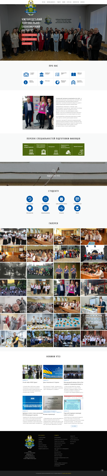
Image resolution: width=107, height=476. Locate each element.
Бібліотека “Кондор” (58, 455)
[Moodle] (77, 208)
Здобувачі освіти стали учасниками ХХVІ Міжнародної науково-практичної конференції (33, 415)
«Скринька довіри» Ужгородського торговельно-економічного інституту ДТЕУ (60, 464)
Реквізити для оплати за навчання (60, 439)
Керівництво (40, 439)
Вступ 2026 (69, 2)
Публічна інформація (42, 444)
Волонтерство (76, 2)
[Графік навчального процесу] (61, 198)
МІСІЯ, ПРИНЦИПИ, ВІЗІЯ (29, 39)
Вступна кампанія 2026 (29, 35)
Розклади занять (57, 446)
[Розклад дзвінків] (30, 198)
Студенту (59, 2)
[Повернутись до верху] (102, 471)
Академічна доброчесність (43, 448)
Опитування (61, 213)
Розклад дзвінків (29, 203)
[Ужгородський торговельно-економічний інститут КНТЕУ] (40, 236)
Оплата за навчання (45, 203)
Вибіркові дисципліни (45, 213)
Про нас (43, 2)
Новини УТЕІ (25, 380)
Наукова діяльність (51, 2)
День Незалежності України (51, 382)
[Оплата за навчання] (46, 198)
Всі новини (74, 426)
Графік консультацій (77, 203)
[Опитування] (61, 208)
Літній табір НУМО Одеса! (30, 382)
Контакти (82, 2)
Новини (63, 2)
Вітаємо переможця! (49, 414)
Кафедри (40, 441)
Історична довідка (41, 437)
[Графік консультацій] (77, 198)
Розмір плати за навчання (59, 441)
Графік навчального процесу (61, 203)
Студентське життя (74, 437)
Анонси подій (27, 43)
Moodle (77, 213)
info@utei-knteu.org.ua (31, 458)
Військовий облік (29, 213)
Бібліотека (40, 443)
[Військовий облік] (30, 208)
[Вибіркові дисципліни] (46, 208)
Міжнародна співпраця (42, 446)
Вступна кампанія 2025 (74, 439)
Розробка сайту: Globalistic (66, 473)
